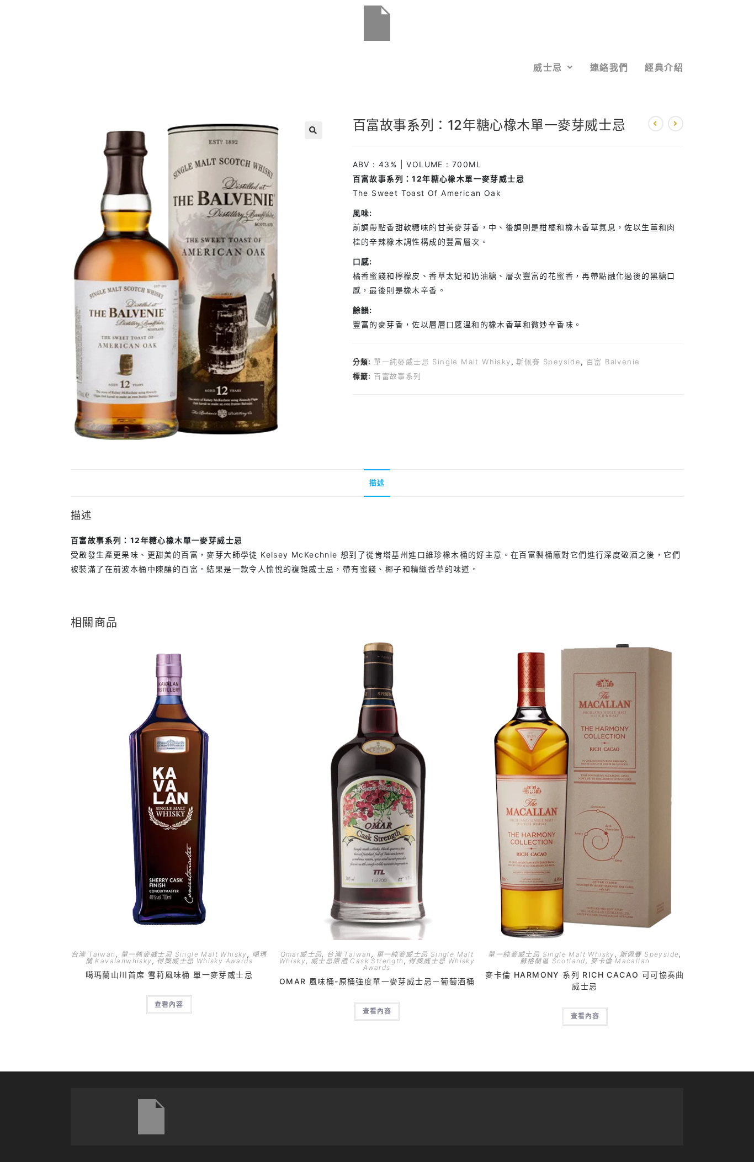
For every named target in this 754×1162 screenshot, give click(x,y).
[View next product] (675, 123)
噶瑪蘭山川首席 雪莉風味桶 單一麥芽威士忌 (169, 974)
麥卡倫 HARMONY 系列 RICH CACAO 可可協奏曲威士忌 (584, 980)
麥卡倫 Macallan (620, 961)
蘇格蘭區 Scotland (553, 961)
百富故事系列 (397, 376)
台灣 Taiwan (93, 954)
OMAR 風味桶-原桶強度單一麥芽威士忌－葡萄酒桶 (377, 981)
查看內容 (169, 1004)
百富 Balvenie (613, 361)
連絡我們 (609, 67)
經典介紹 (664, 67)
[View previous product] (655, 123)
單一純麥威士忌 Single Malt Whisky (442, 361)
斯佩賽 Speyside (548, 361)
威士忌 (547, 67)
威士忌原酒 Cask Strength (357, 961)
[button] (553, 67)
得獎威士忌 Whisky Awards (205, 961)
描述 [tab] (377, 483)
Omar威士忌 (301, 954)
